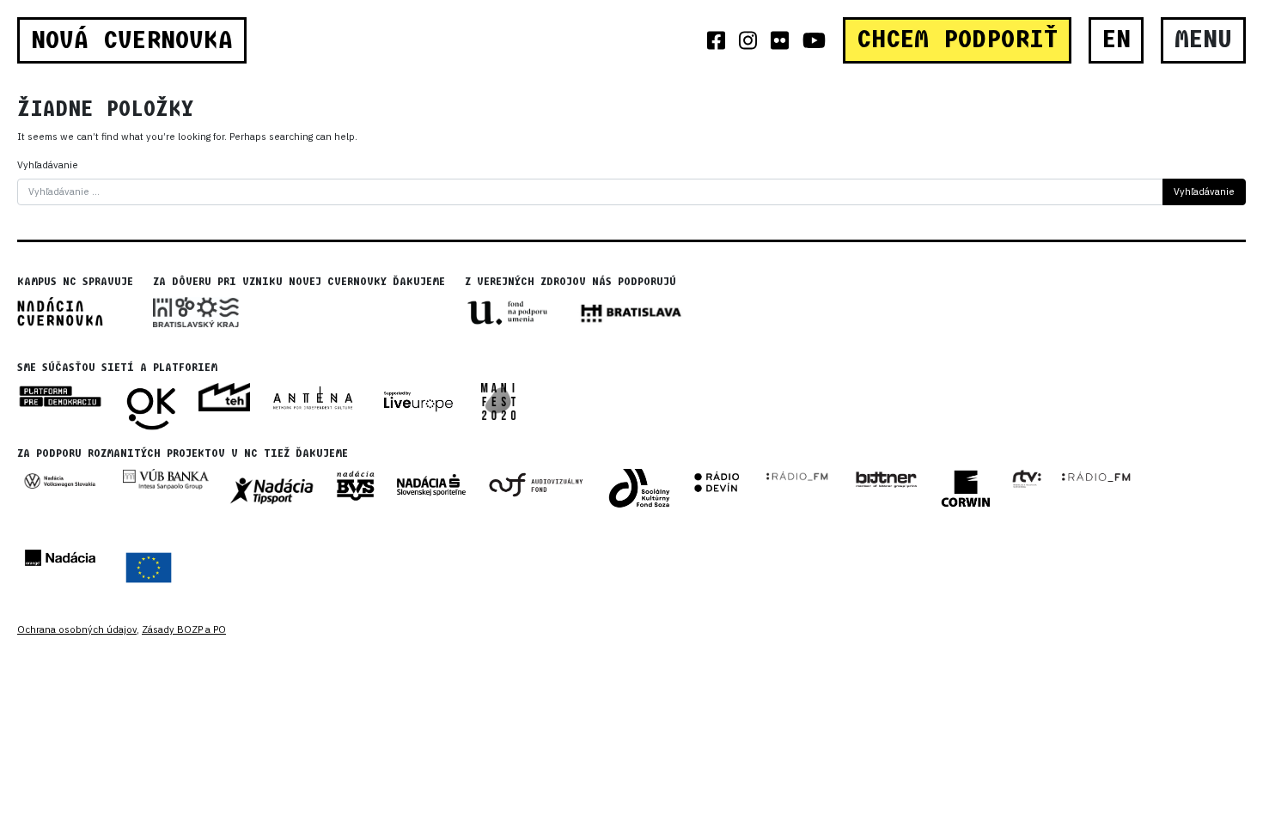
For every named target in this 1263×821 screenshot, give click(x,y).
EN (1116, 39)
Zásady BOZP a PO (184, 629)
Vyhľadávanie (47, 165)
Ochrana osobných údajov (77, 629)
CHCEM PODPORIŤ (957, 39)
